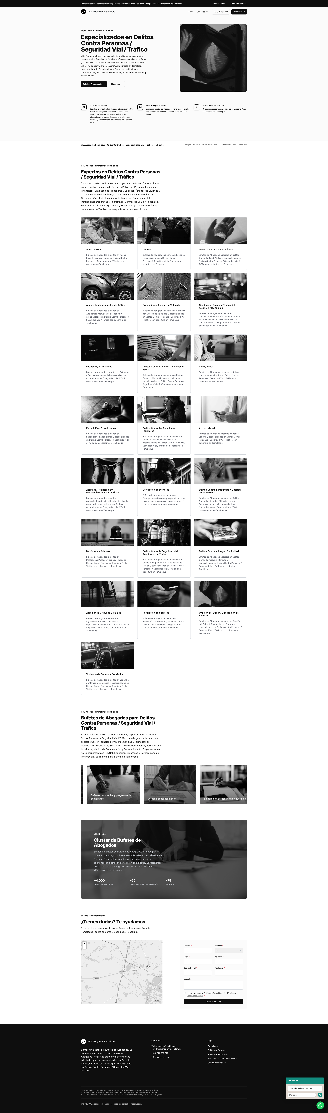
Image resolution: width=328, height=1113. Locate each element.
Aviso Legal (213, 1046)
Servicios (201, 12)
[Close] (321, 1081)
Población (220, 968)
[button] (122, 972)
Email (187, 957)
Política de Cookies (216, 1050)
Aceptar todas (218, 3)
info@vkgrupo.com (160, 1057)
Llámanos (115, 84)
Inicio (190, 12)
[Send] (320, 1095)
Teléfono (219, 957)
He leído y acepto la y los (211, 994)
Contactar (237, 12)
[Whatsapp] (320, 1105)
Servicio (219, 945)
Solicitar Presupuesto (92, 84)
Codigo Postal (190, 968)
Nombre (188, 945)
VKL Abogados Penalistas (101, 11)
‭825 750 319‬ (222, 12)
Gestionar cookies (239, 3)
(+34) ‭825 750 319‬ (159, 1053)
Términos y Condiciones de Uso (222, 1058)
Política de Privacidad (213, 993)
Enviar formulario (213, 1002)
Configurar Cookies (217, 1062)
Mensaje (188, 979)
